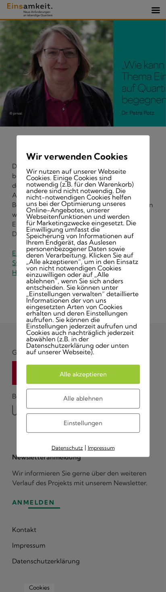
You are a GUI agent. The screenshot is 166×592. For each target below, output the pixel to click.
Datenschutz (67, 448)
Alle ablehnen (83, 398)
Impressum (101, 448)
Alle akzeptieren (83, 374)
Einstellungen (83, 422)
